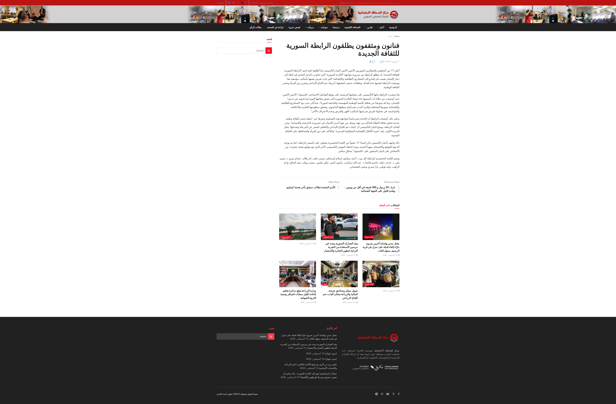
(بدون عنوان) (331, 353)
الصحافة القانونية (352, 27)
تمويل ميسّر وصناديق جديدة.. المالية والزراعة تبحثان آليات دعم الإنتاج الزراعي (340, 294)
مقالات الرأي (256, 27)
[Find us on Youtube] (238, 2)
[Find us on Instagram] (233, 2)
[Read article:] (297, 227)
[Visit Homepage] (378, 14)
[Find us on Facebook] (246, 2)
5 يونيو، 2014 (392, 61)
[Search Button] (218, 27)
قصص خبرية (294, 27)
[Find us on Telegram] (229, 2)
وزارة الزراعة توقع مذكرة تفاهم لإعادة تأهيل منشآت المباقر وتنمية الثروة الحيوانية (298, 294)
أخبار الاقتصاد (328, 237)
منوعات (324, 27)
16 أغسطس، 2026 (390, 255)
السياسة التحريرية (384, 2)
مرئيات (310, 27)
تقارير (370, 27)
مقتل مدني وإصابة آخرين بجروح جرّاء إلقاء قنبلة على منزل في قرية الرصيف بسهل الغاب (381, 246)
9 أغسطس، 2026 (349, 302)
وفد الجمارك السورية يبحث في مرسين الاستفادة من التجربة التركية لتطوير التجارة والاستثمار (341, 246)
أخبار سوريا (369, 237)
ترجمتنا (336, 27)
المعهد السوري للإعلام (366, 2)
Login (219, 2)
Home (396, 36)
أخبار (382, 27)
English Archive (347, 2)
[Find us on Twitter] (242, 2)
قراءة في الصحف (275, 27)
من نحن (396, 2)
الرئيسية (393, 27)
